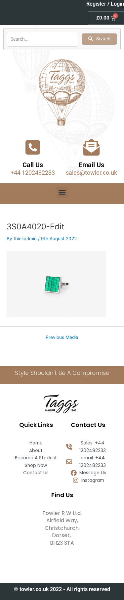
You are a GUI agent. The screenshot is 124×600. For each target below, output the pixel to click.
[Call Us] (32, 147)
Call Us (32, 165)
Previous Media (62, 337)
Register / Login (105, 4)
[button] (62, 192)
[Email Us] (91, 147)
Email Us (91, 165)
